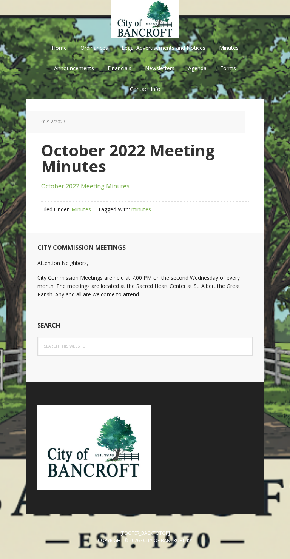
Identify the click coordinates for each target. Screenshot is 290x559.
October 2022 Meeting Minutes (85, 186)
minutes (141, 209)
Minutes (81, 209)
